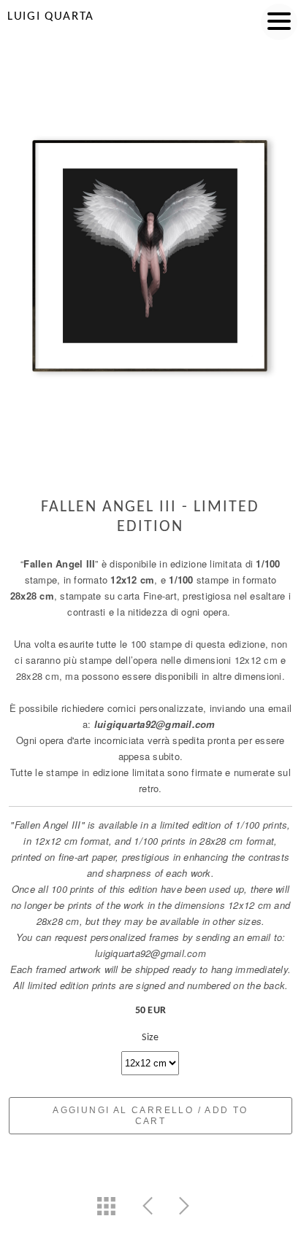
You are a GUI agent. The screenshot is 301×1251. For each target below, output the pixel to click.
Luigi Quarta (50, 16)
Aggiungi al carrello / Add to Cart (150, 1115)
